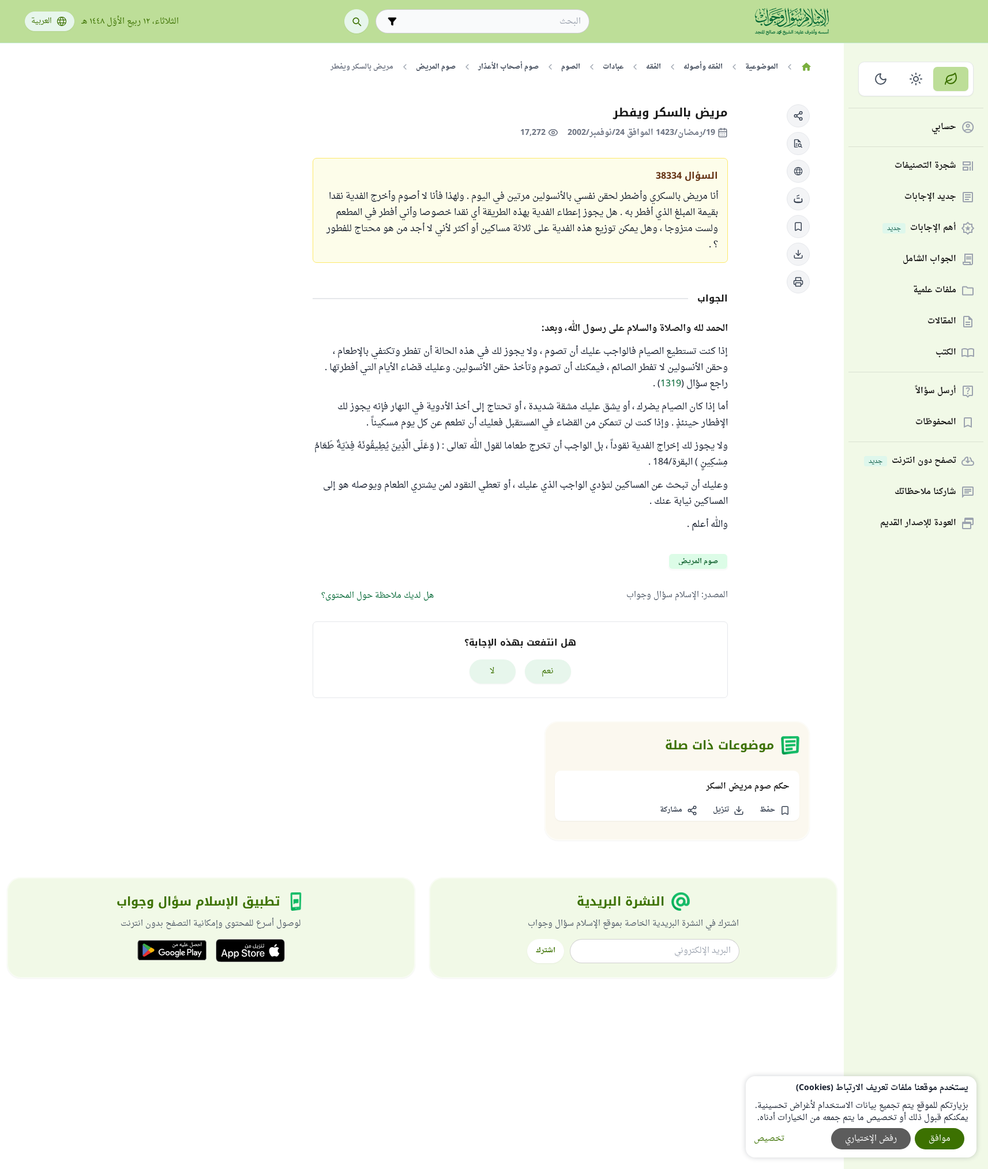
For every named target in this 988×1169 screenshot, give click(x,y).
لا (492, 671)
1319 (670, 384)
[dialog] (861, 1116)
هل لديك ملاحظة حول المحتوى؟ (377, 596)
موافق (940, 1139)
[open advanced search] (392, 21)
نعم (548, 671)
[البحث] (356, 21)
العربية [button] (41, 21)
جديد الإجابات (930, 197)
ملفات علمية (934, 291)
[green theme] (950, 79)
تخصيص (769, 1139)
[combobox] (490, 22)
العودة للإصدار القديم (918, 523)
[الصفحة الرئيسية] (806, 67)
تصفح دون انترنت (912, 461)
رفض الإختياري (871, 1139)
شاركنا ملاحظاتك (925, 492)
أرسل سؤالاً (935, 391)
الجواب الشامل (929, 259)
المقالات (941, 322)
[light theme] (916, 79)
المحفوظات (935, 423)
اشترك (545, 950)
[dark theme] (881, 79)
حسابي (943, 127)
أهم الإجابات (921, 228)
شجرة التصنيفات (925, 166)
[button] (798, 115)
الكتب (946, 353)
